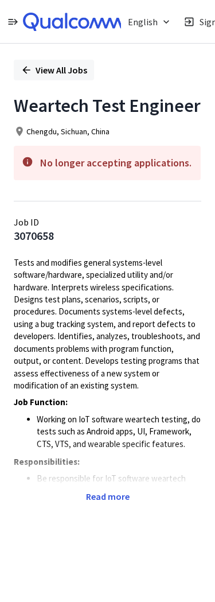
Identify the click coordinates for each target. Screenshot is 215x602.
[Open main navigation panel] (12, 21)
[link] (73, 22)
